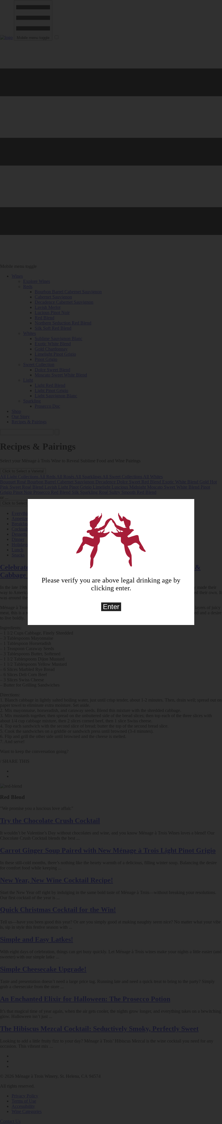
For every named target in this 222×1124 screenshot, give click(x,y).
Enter (111, 607)
